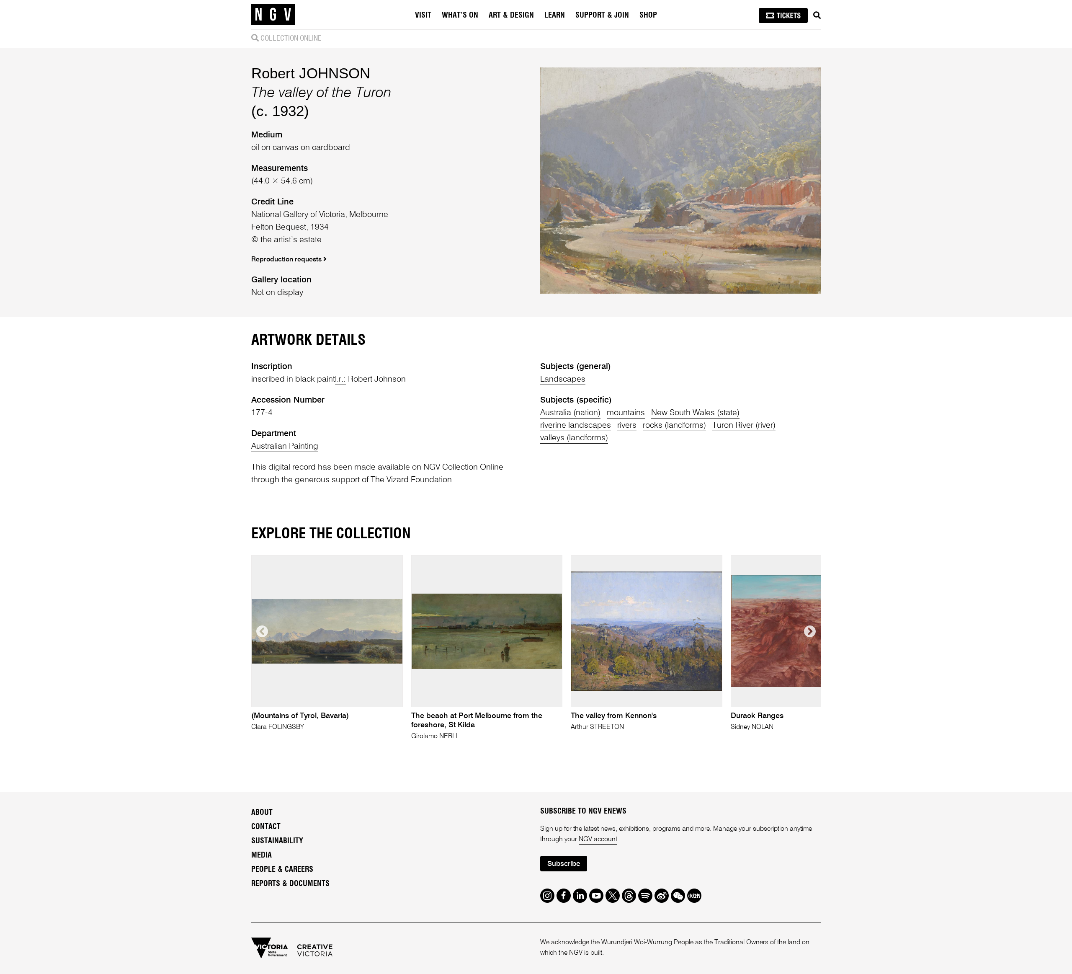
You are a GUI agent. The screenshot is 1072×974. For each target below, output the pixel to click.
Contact (266, 827)
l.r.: (340, 379)
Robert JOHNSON (310, 73)
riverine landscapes (575, 425)
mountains (626, 413)
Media (261, 855)
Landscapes (562, 379)
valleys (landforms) (574, 438)
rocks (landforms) (674, 425)
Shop (648, 15)
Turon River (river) (744, 425)
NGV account (598, 839)
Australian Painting (284, 446)
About (262, 812)
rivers (626, 425)
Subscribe (563, 864)
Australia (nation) (570, 413)
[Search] (817, 15)
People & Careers (282, 869)
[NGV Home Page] (273, 15)
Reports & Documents (290, 884)
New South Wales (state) (695, 413)
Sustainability (277, 841)
